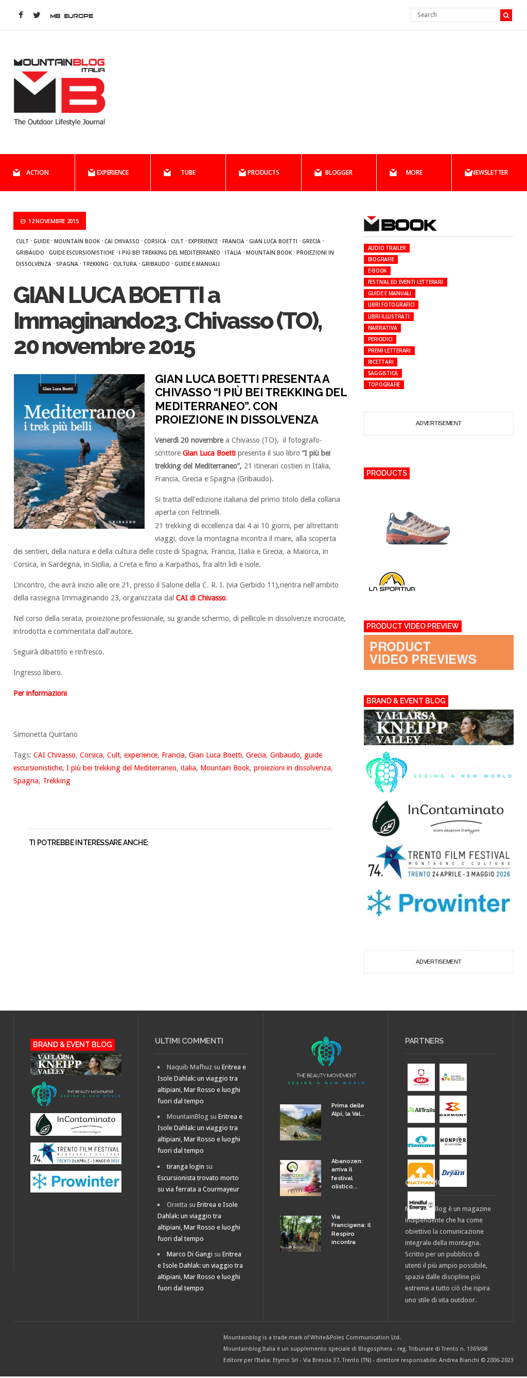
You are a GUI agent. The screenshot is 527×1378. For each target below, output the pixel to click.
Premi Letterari (389, 350)
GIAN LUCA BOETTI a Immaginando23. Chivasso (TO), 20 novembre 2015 (167, 320)
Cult (22, 241)
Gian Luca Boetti (273, 241)
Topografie (384, 384)
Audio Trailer (387, 247)
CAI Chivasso (121, 241)
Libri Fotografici (391, 304)
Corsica (155, 241)
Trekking (96, 263)
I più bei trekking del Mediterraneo (169, 252)
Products (263, 172)
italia (233, 252)
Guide (41, 241)
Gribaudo (30, 252)
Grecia (311, 241)
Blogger (338, 172)
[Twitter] (37, 15)
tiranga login (185, 1166)
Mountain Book (77, 241)
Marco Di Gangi (190, 1254)
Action (37, 172)
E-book (377, 270)
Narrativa (382, 327)
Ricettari (381, 361)
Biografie (381, 259)
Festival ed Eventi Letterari (405, 281)
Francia (233, 241)
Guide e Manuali (197, 263)
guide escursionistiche (81, 252)
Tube (188, 172)
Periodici (380, 339)
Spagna (67, 263)
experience (203, 241)
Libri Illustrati (389, 316)
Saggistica (383, 373)
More (414, 172)
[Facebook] (21, 15)
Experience (113, 172)
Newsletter (489, 172)
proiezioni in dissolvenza (292, 768)
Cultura (125, 263)
